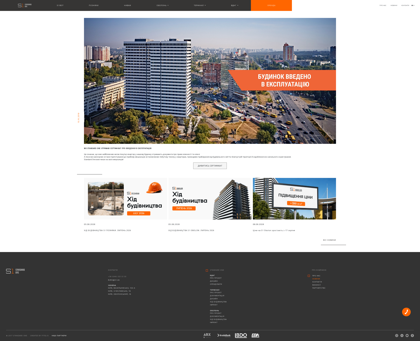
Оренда (271, 5)
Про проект (216, 313)
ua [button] (412, 5)
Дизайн (214, 281)
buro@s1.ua (114, 280)
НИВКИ (127, 5)
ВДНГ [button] (234, 5)
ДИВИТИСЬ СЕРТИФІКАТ (210, 165)
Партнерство (319, 288)
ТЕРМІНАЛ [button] (199, 5)
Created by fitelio (39, 336)
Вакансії (316, 285)
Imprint (214, 305)
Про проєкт (216, 278)
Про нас (383, 5)
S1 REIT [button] (60, 5)
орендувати (216, 284)
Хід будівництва (218, 302)
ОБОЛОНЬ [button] (162, 5)
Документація (217, 296)
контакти (317, 282)
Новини (394, 5)
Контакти (405, 5)
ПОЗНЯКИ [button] (94, 5)
